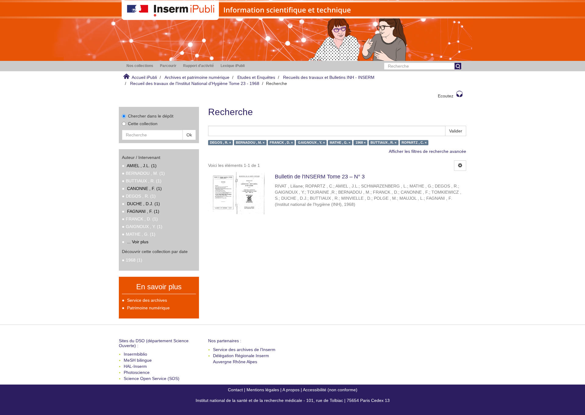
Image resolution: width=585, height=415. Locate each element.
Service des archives (147, 300)
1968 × (361, 142)
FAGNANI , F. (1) (143, 211)
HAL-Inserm (135, 366)
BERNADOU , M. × (250, 142)
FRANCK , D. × (281, 142)
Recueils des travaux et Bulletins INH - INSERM (328, 77)
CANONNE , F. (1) (144, 188)
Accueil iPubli (144, 77)
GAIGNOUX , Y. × (311, 142)
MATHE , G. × (340, 142)
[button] (139, 66)
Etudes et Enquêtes (256, 77)
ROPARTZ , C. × (414, 142)
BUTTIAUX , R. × (383, 142)
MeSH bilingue (138, 360)
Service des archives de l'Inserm (244, 349)
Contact (235, 389)
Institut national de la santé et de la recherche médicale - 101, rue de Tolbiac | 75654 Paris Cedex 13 (293, 400)
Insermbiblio (135, 354)
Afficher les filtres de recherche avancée (427, 151)
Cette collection (143, 123)
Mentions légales (262, 389)
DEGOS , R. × (220, 142)
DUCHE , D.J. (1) (143, 203)
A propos (291, 389)
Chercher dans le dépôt (150, 116)
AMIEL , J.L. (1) (142, 165)
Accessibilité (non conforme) (330, 389)
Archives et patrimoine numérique (197, 77)
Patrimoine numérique (148, 307)
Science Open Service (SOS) (151, 378)
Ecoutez (445, 95)
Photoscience (137, 372)
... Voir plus (137, 241)
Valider (455, 130)
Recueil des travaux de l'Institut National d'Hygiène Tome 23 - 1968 (194, 83)
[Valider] (458, 66)
